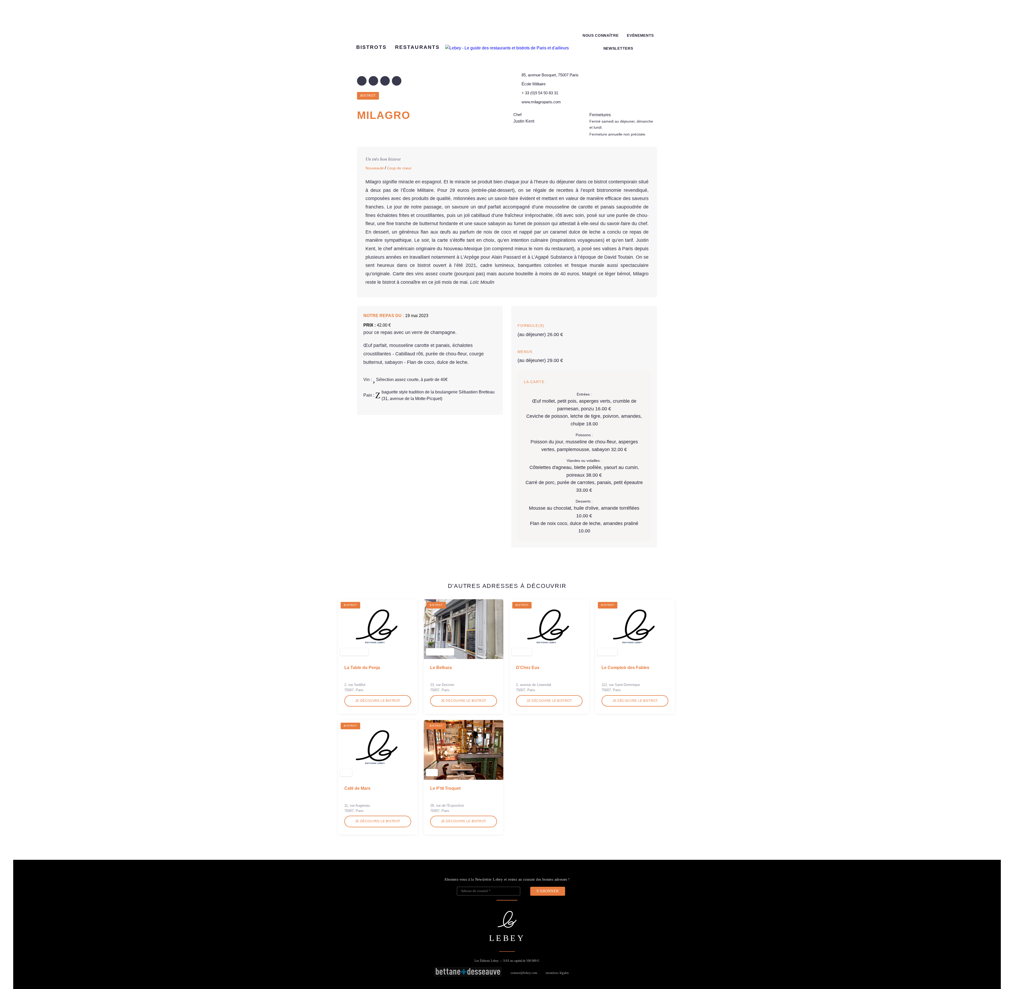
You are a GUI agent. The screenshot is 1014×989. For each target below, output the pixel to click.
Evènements (640, 36)
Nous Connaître (601, 36)
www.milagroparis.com (541, 102)
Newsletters (618, 48)
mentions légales (557, 972)
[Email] (396, 81)
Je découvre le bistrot (377, 701)
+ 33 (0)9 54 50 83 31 (540, 93)
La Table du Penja (362, 667)
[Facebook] (362, 81)
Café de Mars (357, 788)
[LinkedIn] (385, 81)
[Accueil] (507, 48)
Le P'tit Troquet (445, 788)
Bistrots (371, 47)
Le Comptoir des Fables (625, 667)
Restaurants (417, 47)
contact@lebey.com (524, 972)
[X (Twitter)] (373, 81)
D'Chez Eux (527, 667)
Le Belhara (441, 667)
